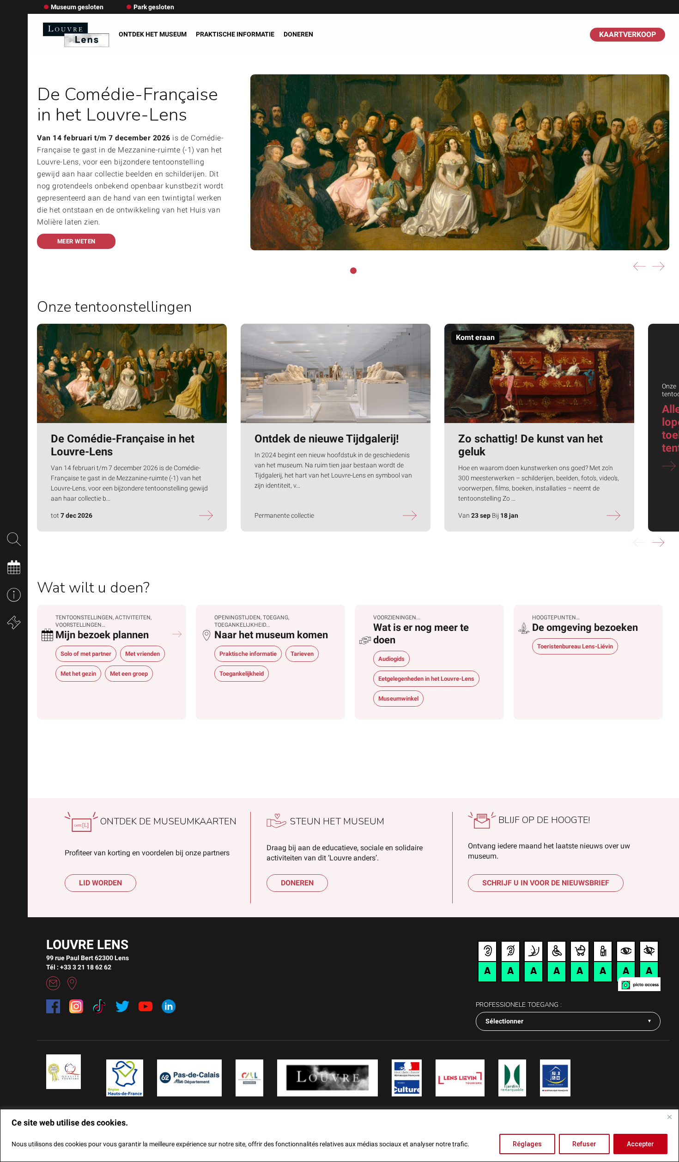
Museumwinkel (398, 698)
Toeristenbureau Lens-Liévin (575, 646)
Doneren (298, 34)
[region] (339, 1135)
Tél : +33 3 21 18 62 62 (78, 967)
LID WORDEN (100, 882)
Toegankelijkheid (241, 673)
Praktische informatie (235, 34)
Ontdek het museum (153, 34)
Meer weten (76, 241)
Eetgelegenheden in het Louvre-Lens (426, 678)
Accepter (640, 1144)
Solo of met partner (86, 653)
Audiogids (391, 658)
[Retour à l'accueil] (75, 34)
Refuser (584, 1144)
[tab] (112, 630)
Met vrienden (142, 653)
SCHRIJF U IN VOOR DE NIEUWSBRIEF (545, 882)
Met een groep (129, 673)
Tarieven (302, 653)
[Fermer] (669, 1116)
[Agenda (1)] (177, 633)
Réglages (527, 1144)
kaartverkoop (627, 34)
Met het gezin (78, 673)
